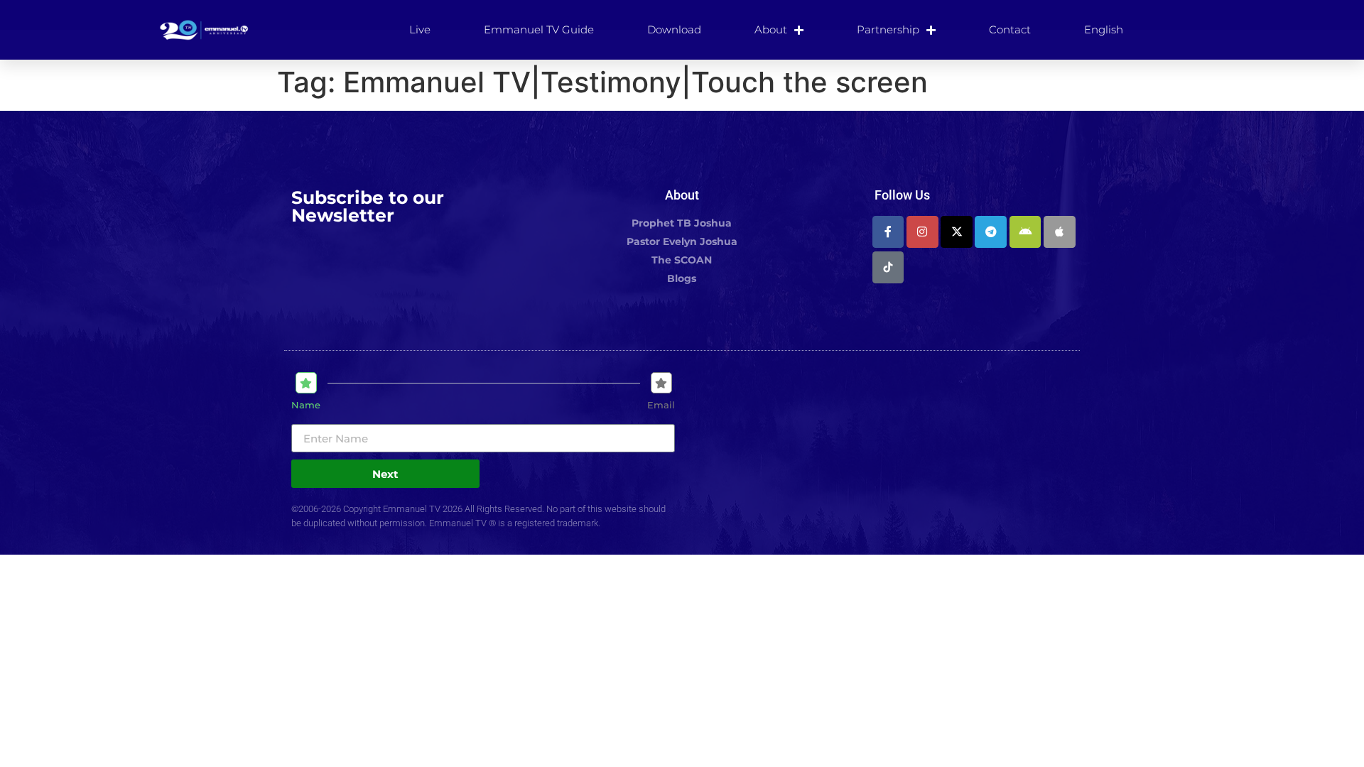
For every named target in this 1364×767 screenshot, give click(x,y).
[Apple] (1060, 232)
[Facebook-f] (888, 232)
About (770, 29)
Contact (1010, 29)
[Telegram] (991, 232)
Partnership (888, 29)
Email (661, 405)
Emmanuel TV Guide (539, 29)
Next (385, 474)
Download (674, 29)
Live (420, 29)
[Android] (1025, 232)
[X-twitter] (957, 232)
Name (305, 405)
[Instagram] (922, 232)
